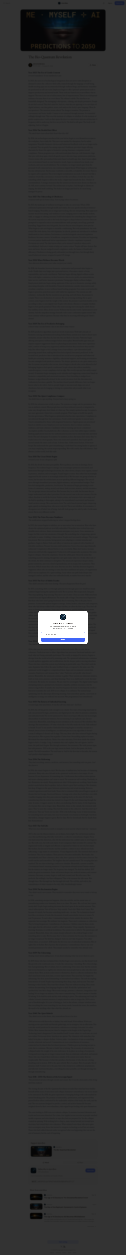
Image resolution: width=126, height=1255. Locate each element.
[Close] (85, 613)
